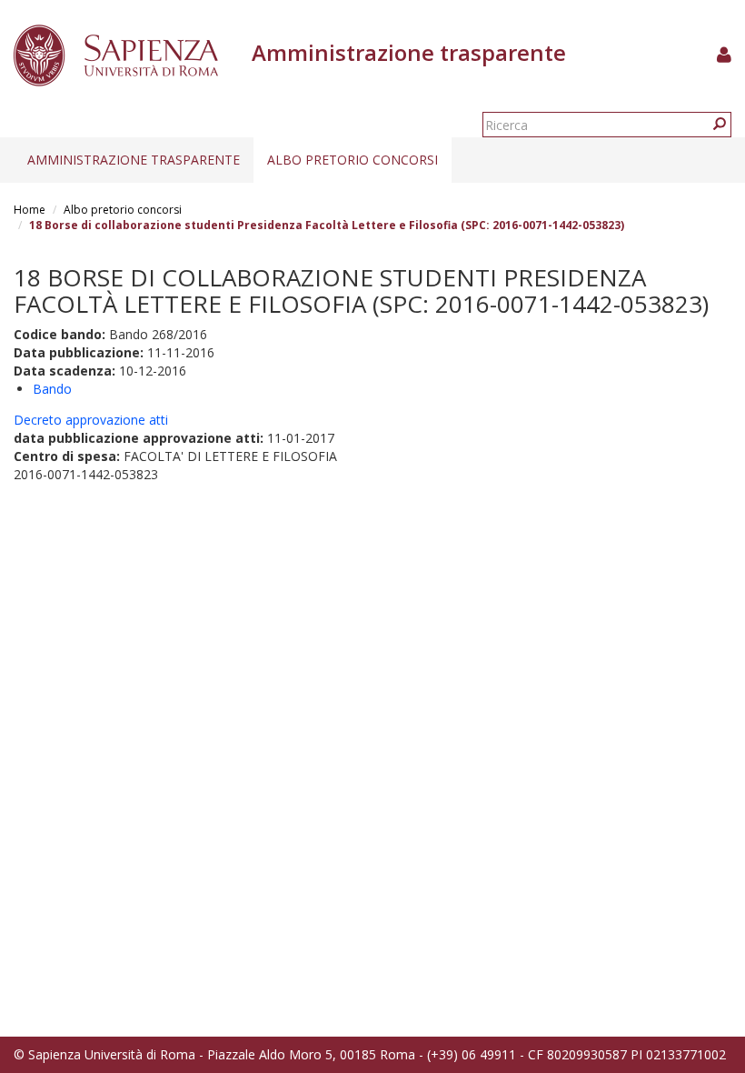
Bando (52, 388)
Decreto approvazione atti (91, 419)
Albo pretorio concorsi (352, 159)
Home (29, 209)
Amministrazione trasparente (133, 159)
